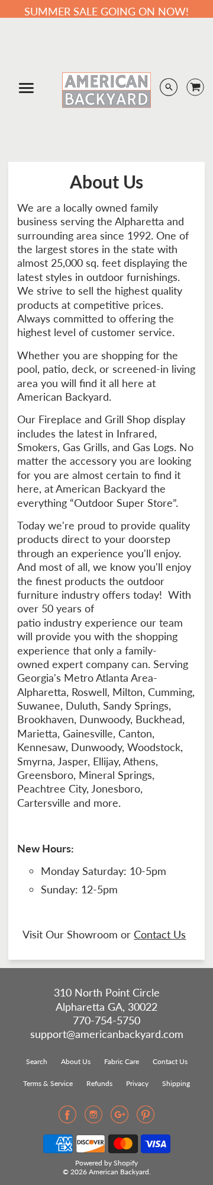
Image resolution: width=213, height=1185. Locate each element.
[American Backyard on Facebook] (67, 1118)
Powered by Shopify (106, 1162)
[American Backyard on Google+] (119, 1118)
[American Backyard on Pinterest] (145, 1118)
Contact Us (160, 934)
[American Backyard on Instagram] (93, 1118)
